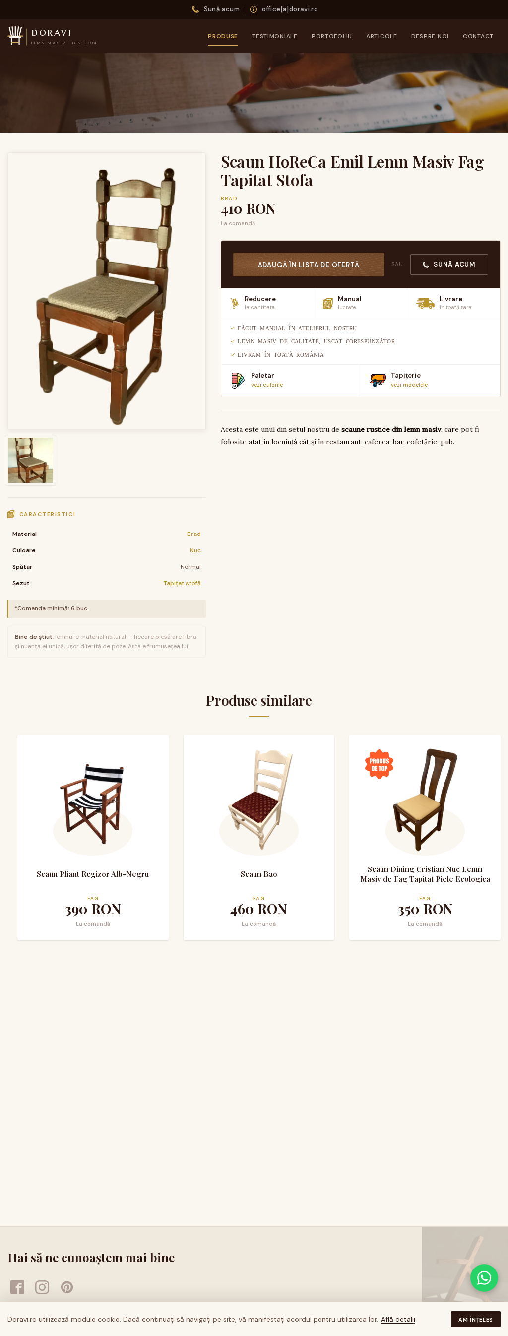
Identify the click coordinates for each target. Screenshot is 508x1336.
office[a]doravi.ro (290, 9)
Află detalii (398, 1319)
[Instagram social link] (42, 1287)
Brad (194, 534)
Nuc (195, 550)
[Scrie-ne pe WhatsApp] (484, 1278)
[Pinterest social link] (67, 1287)
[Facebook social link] (17, 1287)
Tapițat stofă (182, 583)
